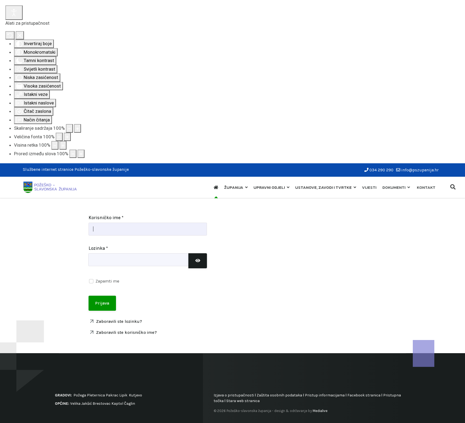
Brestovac (102, 403)
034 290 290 (381, 170)
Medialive (320, 411)
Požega (79, 395)
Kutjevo (135, 395)
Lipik (123, 395)
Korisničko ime (106, 217)
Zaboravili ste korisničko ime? (126, 332)
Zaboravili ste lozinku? (118, 321)
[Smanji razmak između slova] (72, 154)
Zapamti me (107, 281)
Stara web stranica (243, 401)
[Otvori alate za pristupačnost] (14, 12)
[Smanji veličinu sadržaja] (69, 128)
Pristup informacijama (325, 395)
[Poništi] (10, 35)
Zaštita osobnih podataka (279, 395)
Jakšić (86, 403)
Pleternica (96, 395)
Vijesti (369, 187)
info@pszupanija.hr (420, 170)
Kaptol (117, 403)
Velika (75, 403)
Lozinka (98, 248)
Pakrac (112, 395)
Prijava (102, 303)
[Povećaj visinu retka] (62, 145)
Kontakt (426, 187)
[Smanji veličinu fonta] (59, 137)
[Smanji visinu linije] (54, 145)
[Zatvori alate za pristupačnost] (20, 35)
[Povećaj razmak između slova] (81, 154)
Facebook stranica (364, 395)
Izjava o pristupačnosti (234, 395)
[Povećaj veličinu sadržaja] (77, 128)
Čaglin (129, 403)
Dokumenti (394, 187)
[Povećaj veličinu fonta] (67, 137)
